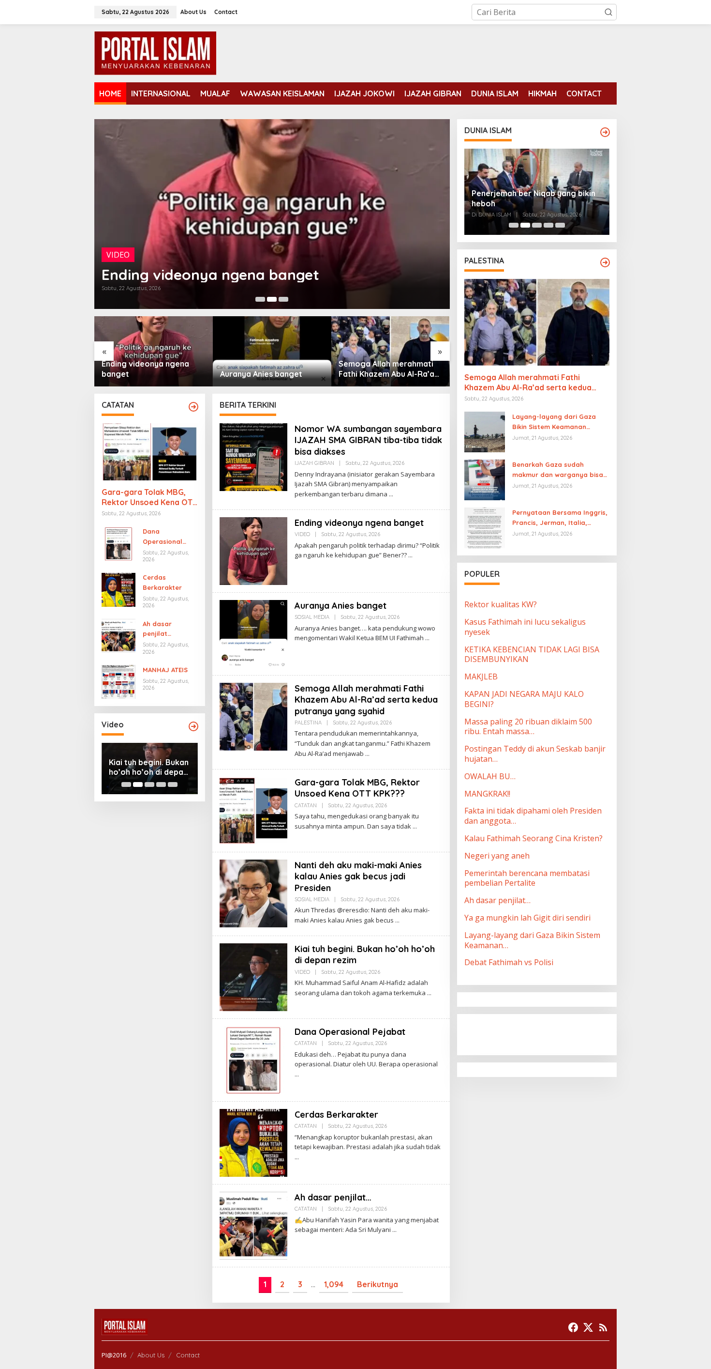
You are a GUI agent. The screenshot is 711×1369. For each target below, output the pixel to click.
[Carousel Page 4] (161, 784)
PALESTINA (308, 722)
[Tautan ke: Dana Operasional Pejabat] (118, 543)
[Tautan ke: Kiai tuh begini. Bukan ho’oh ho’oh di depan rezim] (253, 976)
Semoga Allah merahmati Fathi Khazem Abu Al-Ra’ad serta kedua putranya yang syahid (271, 369)
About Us (150, 1355)
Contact (188, 1355)
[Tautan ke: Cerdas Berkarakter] (118, 589)
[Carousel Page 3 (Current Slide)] (283, 299)
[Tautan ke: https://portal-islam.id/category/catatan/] (193, 407)
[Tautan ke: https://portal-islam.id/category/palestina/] (605, 262)
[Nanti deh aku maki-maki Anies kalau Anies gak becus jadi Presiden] (397, 920)
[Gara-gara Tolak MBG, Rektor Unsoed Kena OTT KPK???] (415, 826)
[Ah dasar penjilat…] (394, 1230)
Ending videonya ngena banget (359, 522)
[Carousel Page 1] (260, 299)
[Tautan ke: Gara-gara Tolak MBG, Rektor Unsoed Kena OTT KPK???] (390, 351)
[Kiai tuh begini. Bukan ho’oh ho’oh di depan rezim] (429, 993)
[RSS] (603, 1327)
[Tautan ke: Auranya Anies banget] (272, 214)
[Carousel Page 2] (272, 299)
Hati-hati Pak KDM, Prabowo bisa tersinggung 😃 (144, 767)
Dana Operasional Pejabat (162, 537)
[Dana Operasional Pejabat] (297, 1074)
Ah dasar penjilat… (157, 629)
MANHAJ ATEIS (165, 670)
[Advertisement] (541, 1033)
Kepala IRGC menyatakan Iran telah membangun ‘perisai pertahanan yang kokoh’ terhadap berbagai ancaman (536, 192)
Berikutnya (377, 1284)
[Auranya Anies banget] (427, 638)
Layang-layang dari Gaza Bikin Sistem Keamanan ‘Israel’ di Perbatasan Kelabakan (554, 422)
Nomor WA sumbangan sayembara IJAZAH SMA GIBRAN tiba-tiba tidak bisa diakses (368, 440)
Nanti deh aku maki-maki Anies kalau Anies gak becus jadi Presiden (358, 876)
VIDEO (302, 534)
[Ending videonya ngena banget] (410, 555)
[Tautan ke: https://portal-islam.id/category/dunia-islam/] (605, 132)
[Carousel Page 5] (173, 784)
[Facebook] (573, 1327)
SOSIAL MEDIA (132, 254)
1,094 (333, 1284)
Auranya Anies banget (180, 274)
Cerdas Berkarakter (162, 583)
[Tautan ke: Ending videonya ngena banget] (253, 550)
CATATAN (306, 805)
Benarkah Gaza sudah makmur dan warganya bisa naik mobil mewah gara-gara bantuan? (559, 470)
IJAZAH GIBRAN (314, 463)
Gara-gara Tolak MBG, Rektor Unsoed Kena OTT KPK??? (386, 369)
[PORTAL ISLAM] (155, 52)
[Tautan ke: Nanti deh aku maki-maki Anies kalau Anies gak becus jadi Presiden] (253, 892)
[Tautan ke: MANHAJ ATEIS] (118, 681)
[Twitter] (588, 1327)
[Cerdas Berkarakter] (297, 1157)
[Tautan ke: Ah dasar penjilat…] (118, 635)
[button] (608, 12)
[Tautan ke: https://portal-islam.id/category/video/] (193, 726)
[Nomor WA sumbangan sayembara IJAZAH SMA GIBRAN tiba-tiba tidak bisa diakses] (391, 494)
